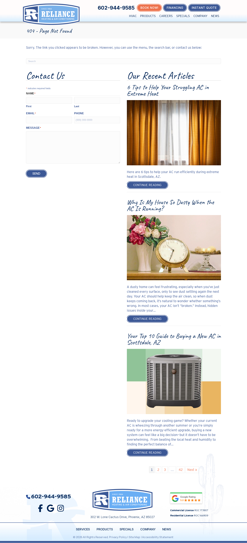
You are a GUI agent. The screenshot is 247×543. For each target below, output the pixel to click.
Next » (192, 470)
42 (181, 470)
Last (76, 106)
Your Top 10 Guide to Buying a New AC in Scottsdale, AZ (174, 339)
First (28, 106)
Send (36, 173)
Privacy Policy (118, 537)
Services (83, 529)
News (215, 16)
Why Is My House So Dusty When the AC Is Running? (170, 205)
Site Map (134, 537)
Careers (166, 16)
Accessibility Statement (158, 537)
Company (200, 16)
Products (148, 16)
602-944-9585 (116, 8)
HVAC (133, 16)
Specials (183, 16)
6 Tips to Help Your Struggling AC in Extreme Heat (168, 90)
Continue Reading (150, 185)
